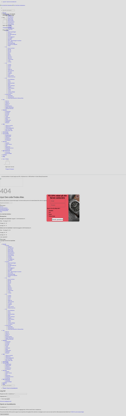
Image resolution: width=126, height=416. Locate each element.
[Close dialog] (77, 196)
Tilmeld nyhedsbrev (57, 219)
